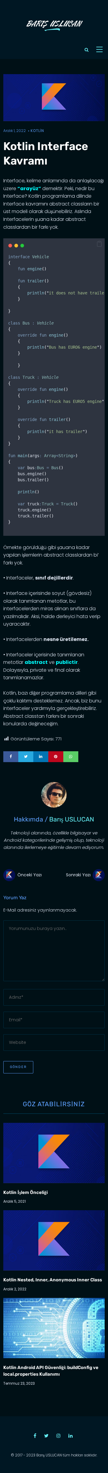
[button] (99, 244)
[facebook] (10, 756)
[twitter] (25, 756)
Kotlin (37, 130)
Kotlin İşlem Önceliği (25, 1192)
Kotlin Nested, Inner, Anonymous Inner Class (52, 1280)
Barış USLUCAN (71, 819)
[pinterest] (55, 756)
